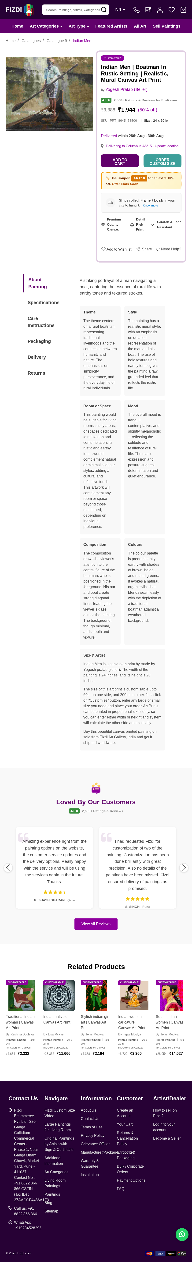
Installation (90, 1175)
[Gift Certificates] (148, 10)
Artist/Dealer (169, 1098)
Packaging (39, 341)
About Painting (37, 283)
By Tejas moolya (92, 1034)
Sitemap (51, 1211)
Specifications (43, 302)
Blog (48, 1203)
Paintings (52, 1194)
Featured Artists (111, 26)
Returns (36, 373)
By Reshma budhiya (20, 1034)
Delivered (109, 136)
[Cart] (183, 10)
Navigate (56, 1098)
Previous (8, 867)
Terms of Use (92, 1127)
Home (17, 26)
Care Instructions (41, 322)
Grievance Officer (95, 1144)
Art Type (77, 26)
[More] (61, 26)
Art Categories (44, 26)
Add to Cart (120, 162)
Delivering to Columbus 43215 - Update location (142, 146)
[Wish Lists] (172, 10)
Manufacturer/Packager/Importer (107, 1152)
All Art (140, 26)
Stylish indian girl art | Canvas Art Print (95, 1022)
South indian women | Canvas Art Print (170, 1022)
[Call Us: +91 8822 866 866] (136, 10)
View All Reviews (96, 924)
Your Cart (125, 1124)
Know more (150, 205)
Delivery (37, 357)
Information (96, 1098)
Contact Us (90, 1119)
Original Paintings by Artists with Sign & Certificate (59, 1144)
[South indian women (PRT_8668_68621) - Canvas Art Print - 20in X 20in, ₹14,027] (171, 995)
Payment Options (131, 1180)
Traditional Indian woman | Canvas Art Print (20, 1022)
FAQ (120, 1189)
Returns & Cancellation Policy (127, 1138)
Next (183, 867)
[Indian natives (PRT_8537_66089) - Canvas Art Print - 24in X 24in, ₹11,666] (59, 995)
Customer (130, 1098)
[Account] (160, 10)
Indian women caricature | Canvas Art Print (131, 1022)
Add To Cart (27, 1065)
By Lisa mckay (53, 1034)
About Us (88, 1110)
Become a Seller (167, 1138)
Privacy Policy (92, 1136)
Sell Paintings (167, 26)
